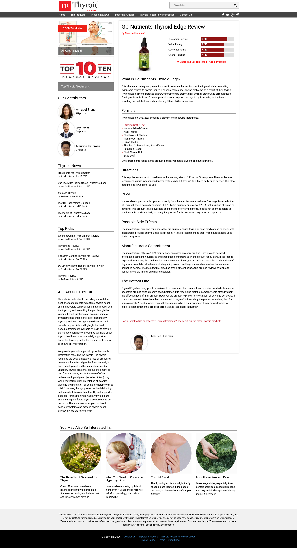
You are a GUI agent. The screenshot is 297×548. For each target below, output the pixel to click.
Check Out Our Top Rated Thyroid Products (202, 61)
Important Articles (124, 14)
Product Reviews (100, 14)
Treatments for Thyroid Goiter (74, 172)
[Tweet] (227, 15)
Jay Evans (83, 128)
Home (62, 14)
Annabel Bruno (86, 109)
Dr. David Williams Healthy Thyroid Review (81, 265)
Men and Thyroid (67, 193)
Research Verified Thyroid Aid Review (78, 255)
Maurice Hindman (162, 336)
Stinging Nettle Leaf (134, 125)
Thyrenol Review (67, 275)
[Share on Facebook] (223, 15)
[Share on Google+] (233, 15)
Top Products (78, 14)
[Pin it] (237, 15)
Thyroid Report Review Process (157, 14)
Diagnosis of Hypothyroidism (74, 213)
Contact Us (186, 14)
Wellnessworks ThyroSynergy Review (78, 235)
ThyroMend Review (68, 245)
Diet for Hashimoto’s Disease (74, 202)
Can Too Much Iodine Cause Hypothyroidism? (82, 182)
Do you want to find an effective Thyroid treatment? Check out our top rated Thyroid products (171, 321)
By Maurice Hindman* (133, 33)
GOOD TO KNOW (72, 28)
